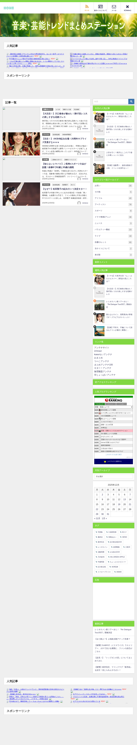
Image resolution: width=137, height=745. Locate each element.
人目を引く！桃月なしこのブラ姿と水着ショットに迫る (119, 154)
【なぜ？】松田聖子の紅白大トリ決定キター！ (64, 189)
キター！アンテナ (102, 368)
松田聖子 (65, 184)
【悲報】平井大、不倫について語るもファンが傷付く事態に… (119, 329)
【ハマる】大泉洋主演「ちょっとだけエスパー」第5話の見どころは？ (119, 116)
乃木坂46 (101, 557)
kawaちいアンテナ (103, 354)
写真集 (100, 532)
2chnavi (98, 351)
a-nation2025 (115, 552)
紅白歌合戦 (56, 134)
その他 (45, 159)
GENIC (124, 537)
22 (97, 509)
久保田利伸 (112, 532)
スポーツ (113, 211)
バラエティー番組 (113, 230)
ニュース (113, 223)
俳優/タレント (47, 109)
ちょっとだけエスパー (118, 562)
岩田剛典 (116, 547)
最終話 (100, 537)
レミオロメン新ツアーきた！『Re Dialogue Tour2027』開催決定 (119, 142)
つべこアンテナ (101, 361)
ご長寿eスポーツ (57, 159)
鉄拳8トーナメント (70, 159)
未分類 (113, 255)
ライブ (113, 236)
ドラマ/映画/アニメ (113, 217)
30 (102, 514)
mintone (85, 128)
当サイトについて (113, 248)
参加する (129, 457)
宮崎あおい (112, 537)
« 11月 (97, 518)
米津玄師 (115, 567)
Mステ (124, 532)
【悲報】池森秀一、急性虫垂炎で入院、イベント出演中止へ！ (119, 166)
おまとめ (98, 358)
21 (130, 504)
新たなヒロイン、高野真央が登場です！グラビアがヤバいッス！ (119, 316)
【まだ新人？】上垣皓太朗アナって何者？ (112, 639)
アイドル (46, 134)
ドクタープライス (104, 572)
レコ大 (58, 109)
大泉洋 (127, 547)
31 (108, 514)
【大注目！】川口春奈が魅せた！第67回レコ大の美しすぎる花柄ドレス (119, 129)
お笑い (113, 186)
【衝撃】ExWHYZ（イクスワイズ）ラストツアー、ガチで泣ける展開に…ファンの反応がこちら (113, 648)
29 (97, 514)
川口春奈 (76, 109)
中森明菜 (101, 562)
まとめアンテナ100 (103, 365)
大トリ (73, 184)
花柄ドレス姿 (67, 109)
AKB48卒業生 (66, 134)
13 (124, 499)
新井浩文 (101, 542)
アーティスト (113, 204)
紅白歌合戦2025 (116, 542)
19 (119, 504)
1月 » (104, 518)
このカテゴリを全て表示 (113, 454)
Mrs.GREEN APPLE (117, 557)
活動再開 (101, 552)
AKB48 (118, 572)
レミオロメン (102, 547)
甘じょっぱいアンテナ (105, 375)
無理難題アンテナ (102, 371)
